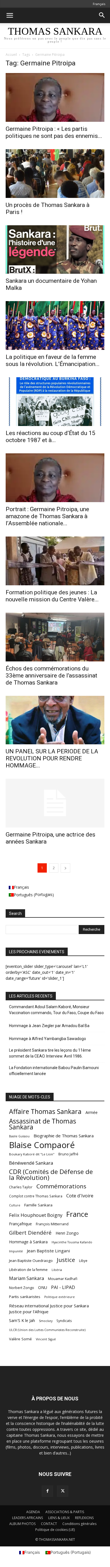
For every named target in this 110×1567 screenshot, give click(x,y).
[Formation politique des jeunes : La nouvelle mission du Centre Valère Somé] (55, 561)
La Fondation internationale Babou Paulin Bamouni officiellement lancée (54, 1070)
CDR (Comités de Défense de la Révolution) (51, 1174)
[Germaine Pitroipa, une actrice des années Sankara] (55, 803)
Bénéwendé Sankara (31, 1163)
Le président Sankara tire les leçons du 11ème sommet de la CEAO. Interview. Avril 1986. (50, 1053)
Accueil (11, 54)
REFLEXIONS (84, 1517)
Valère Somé (20, 1338)
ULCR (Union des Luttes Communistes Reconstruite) (47, 1330)
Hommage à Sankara (28, 1241)
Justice (66, 1260)
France (77, 1214)
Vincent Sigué (46, 1339)
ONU (42, 1287)
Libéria (57, 1270)
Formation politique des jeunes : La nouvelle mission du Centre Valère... (52, 596)
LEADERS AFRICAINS (27, 1517)
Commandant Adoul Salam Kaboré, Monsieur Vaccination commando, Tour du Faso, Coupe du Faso (56, 1010)
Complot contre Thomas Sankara (35, 1196)
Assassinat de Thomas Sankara (42, 1124)
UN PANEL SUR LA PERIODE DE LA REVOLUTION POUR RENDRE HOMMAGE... (52, 758)
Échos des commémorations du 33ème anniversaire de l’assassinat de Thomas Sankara (51, 675)
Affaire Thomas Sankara (45, 1111)
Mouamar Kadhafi (62, 1278)
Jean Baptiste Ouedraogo (31, 1260)
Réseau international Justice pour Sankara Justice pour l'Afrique (49, 1308)
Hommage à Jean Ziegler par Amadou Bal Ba (49, 1025)
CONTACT (49, 1523)
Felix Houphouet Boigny (35, 1215)
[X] (62, 1491)
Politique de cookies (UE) (55, 1529)
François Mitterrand (52, 1223)
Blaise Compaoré (42, 1145)
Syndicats (64, 1320)
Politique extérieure (59, 1297)
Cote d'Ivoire (79, 1196)
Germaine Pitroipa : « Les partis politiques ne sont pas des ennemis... (54, 132)
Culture (14, 1205)
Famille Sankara (38, 1205)
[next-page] (65, 868)
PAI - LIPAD (63, 1287)
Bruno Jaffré (68, 1154)
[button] (10, 15)
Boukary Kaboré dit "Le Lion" (31, 1154)
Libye (83, 1260)
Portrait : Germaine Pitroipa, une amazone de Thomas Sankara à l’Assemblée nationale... (47, 516)
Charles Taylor (20, 1187)
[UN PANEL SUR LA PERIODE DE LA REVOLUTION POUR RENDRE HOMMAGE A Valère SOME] (55, 720)
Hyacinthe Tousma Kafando (72, 1242)
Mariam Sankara (26, 1278)
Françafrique (20, 1223)
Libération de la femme (28, 1269)
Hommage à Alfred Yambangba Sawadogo (47, 1038)
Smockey (45, 1321)
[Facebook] (47, 1491)
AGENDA (33, 1511)
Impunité (16, 1251)
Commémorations (61, 1186)
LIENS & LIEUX (59, 1517)
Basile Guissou (19, 1136)
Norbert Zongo (21, 1287)
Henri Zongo (67, 1233)
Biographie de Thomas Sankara (64, 1135)
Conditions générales (79, 1523)
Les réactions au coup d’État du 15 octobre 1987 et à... (50, 436)
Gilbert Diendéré (30, 1233)
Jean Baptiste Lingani (48, 1250)
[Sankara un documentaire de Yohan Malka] (55, 249)
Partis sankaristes (24, 1296)
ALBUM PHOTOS (22, 1523)
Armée (91, 1112)
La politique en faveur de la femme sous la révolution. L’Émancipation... (53, 360)
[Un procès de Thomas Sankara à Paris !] (55, 173)
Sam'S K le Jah (22, 1320)
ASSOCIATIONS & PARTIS (64, 1511)
